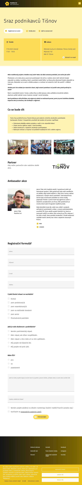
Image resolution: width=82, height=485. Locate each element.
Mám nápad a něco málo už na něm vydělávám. (28, 339)
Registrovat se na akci (14, 31)
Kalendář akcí (34, 451)
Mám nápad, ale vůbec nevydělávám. (24, 335)
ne (12, 364)
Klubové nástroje (35, 447)
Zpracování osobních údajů (51, 455)
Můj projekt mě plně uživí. (20, 347)
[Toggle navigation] (76, 3)
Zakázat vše (60, 474)
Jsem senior (15, 314)
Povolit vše (60, 480)
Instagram (63, 451)
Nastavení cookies (60, 469)
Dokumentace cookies (33, 481)
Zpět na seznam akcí (46, 31)
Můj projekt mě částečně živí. (21, 343)
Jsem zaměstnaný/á (18, 303)
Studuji (13, 299)
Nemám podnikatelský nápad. (21, 331)
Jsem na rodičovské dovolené (21, 310)
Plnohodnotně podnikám (20, 318)
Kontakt (48, 447)
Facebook (63, 447)
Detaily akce (32, 31)
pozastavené (15, 368)
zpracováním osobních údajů (31, 412)
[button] (18, 148)
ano (12, 360)
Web (40, 223)
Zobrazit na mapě (70, 57)
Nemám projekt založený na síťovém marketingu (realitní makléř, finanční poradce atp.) (42, 408)
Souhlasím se (26, 412)
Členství (32, 454)
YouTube (63, 454)
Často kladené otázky (51, 451)
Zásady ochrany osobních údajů (12, 481)
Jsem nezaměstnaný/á (19, 306)
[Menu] (79, 3)
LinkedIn (41, 227)
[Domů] (11, 3)
